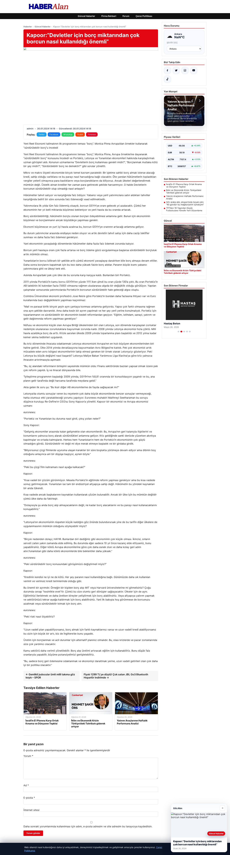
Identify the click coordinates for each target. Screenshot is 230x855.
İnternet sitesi (31, 810)
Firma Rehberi (108, 16)
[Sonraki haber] (199, 100)
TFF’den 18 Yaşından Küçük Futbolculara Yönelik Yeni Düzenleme (184, 209)
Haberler (27, 26)
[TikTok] (167, 79)
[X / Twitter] (176, 70)
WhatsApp (67, 134)
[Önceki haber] (192, 100)
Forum (126, 16)
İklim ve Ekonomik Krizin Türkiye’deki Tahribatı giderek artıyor (183, 191)
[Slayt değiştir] (178, 331)
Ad (26, 785)
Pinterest (92, 134)
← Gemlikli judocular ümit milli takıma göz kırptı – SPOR (50, 676)
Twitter (41, 134)
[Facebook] (167, 70)
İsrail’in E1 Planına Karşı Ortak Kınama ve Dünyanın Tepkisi (184, 185)
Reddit (80, 134)
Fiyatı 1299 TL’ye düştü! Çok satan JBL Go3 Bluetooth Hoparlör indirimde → (116, 676)
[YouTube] (193, 70)
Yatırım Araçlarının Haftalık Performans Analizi (184, 197)
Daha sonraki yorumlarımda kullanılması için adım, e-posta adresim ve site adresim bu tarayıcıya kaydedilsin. (87, 826)
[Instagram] (185, 70)
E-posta (29, 797)
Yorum (28, 756)
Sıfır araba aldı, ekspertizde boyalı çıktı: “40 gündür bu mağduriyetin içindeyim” (185, 203)
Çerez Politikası (144, 16)
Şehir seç (172, 42)
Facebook (54, 134)
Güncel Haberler (86, 16)
